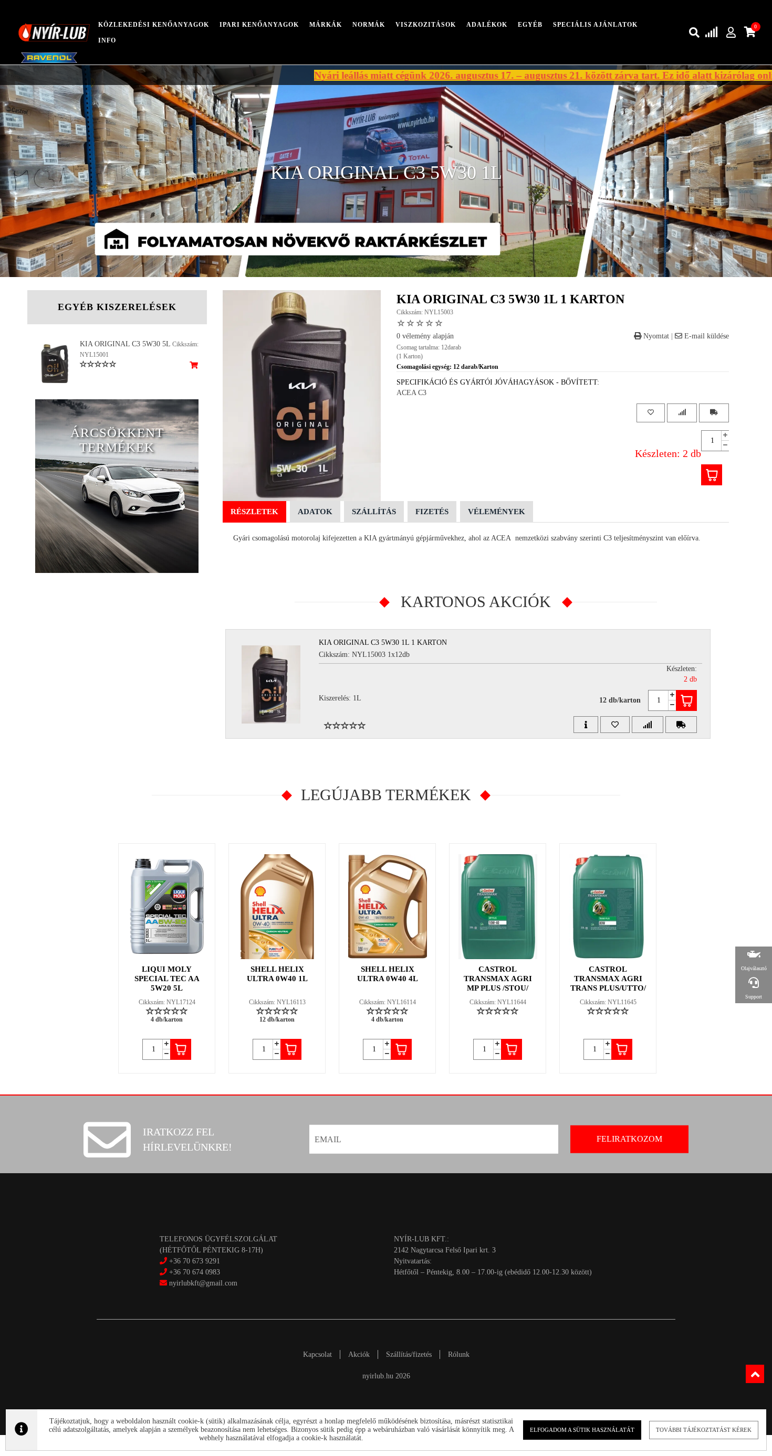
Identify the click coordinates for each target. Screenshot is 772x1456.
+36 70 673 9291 (194, 1261)
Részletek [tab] (254, 511)
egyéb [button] (530, 24)
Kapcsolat (317, 1354)
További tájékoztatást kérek (704, 1430)
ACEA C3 (411, 393)
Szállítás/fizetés (409, 1354)
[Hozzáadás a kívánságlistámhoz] (651, 412)
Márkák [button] (325, 24)
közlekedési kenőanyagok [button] (153, 24)
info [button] (107, 40)
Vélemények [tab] (496, 511)
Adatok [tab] (315, 511)
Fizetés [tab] (431, 511)
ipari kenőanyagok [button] (259, 24)
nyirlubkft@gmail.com (202, 1283)
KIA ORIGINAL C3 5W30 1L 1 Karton (383, 642)
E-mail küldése (705, 336)
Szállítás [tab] (374, 511)
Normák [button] (368, 24)
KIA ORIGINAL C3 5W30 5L (125, 344)
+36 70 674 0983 (194, 1272)
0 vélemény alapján (425, 336)
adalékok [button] (486, 24)
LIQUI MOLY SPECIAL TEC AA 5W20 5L (167, 978)
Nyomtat (655, 336)
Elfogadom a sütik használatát (582, 1430)
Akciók (359, 1354)
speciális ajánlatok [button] (595, 24)
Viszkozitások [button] (425, 24)
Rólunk (459, 1354)
